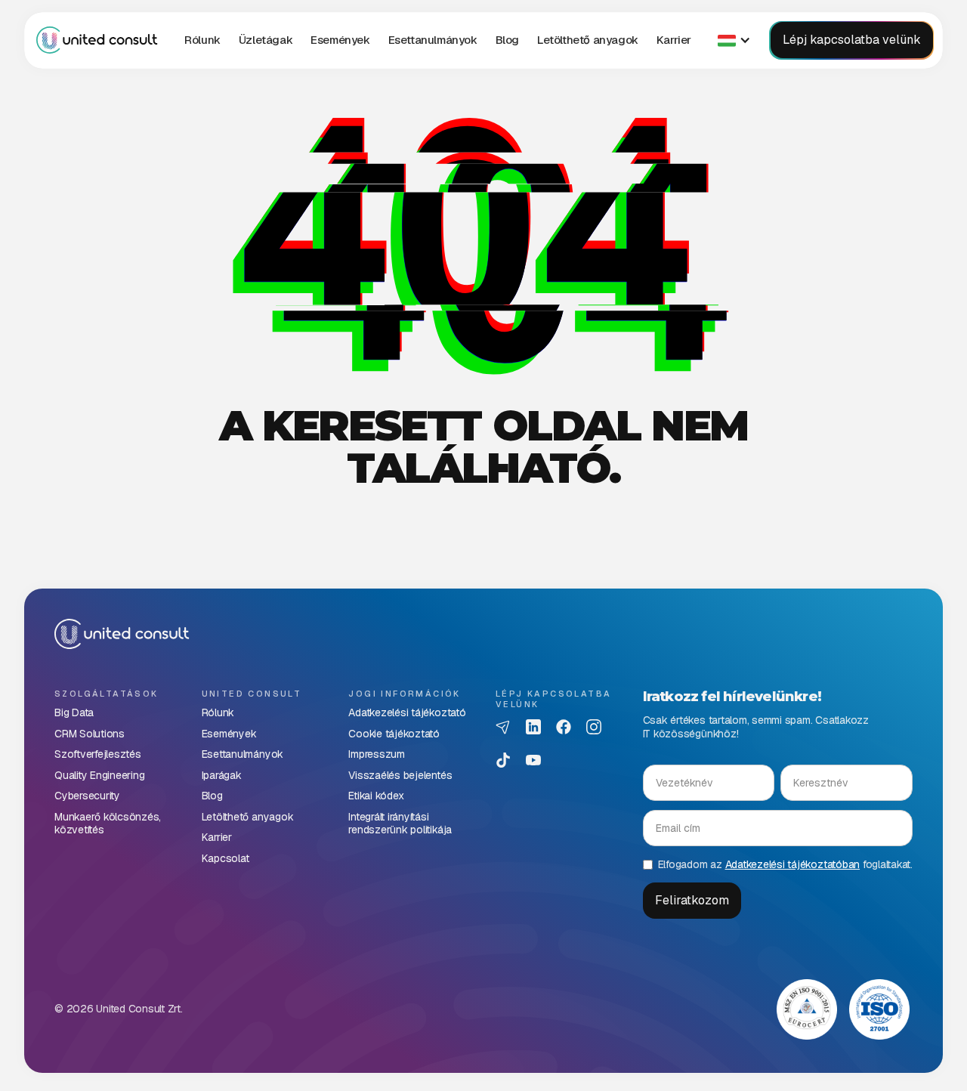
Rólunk (202, 39)
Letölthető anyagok (587, 39)
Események (339, 39)
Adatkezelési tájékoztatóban (792, 864)
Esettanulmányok (432, 39)
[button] (265, 40)
